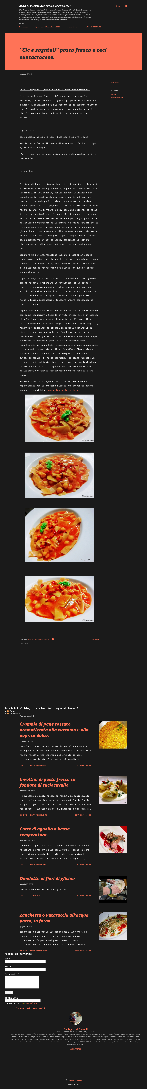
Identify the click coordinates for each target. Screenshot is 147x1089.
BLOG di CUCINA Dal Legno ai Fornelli (44, 6)
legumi (113, 95)
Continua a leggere (83, 765)
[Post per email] (52, 640)
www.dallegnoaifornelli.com (63, 390)
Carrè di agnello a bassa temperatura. (45, 831)
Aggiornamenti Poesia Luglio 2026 (47, 27)
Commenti (14, 713)
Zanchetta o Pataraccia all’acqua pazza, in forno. (54, 918)
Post (12, 711)
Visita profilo (75, 1049)
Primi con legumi (117, 98)
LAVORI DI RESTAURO (93, 27)
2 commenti (35, 896)
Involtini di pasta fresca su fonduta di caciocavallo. (48, 782)
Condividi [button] (115, 82)
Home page (23, 27)
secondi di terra (72, 27)
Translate (31, 1003)
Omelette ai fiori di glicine (47, 878)
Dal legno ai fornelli (75, 1029)
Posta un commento (38, 765)
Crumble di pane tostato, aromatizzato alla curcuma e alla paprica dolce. (54, 729)
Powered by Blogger (74, 1080)
